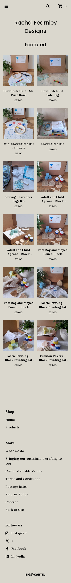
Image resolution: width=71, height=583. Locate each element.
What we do (14, 451)
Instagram (19, 533)
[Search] (47, 6)
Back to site (14, 510)
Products (12, 427)
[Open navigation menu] (6, 6)
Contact (11, 502)
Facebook (18, 548)
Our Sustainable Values (23, 471)
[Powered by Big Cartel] (35, 574)
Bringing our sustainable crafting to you (33, 460)
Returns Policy (16, 494)
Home (10, 420)
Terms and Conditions (22, 479)
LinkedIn (18, 556)
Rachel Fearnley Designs (35, 27)
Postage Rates (16, 486)
